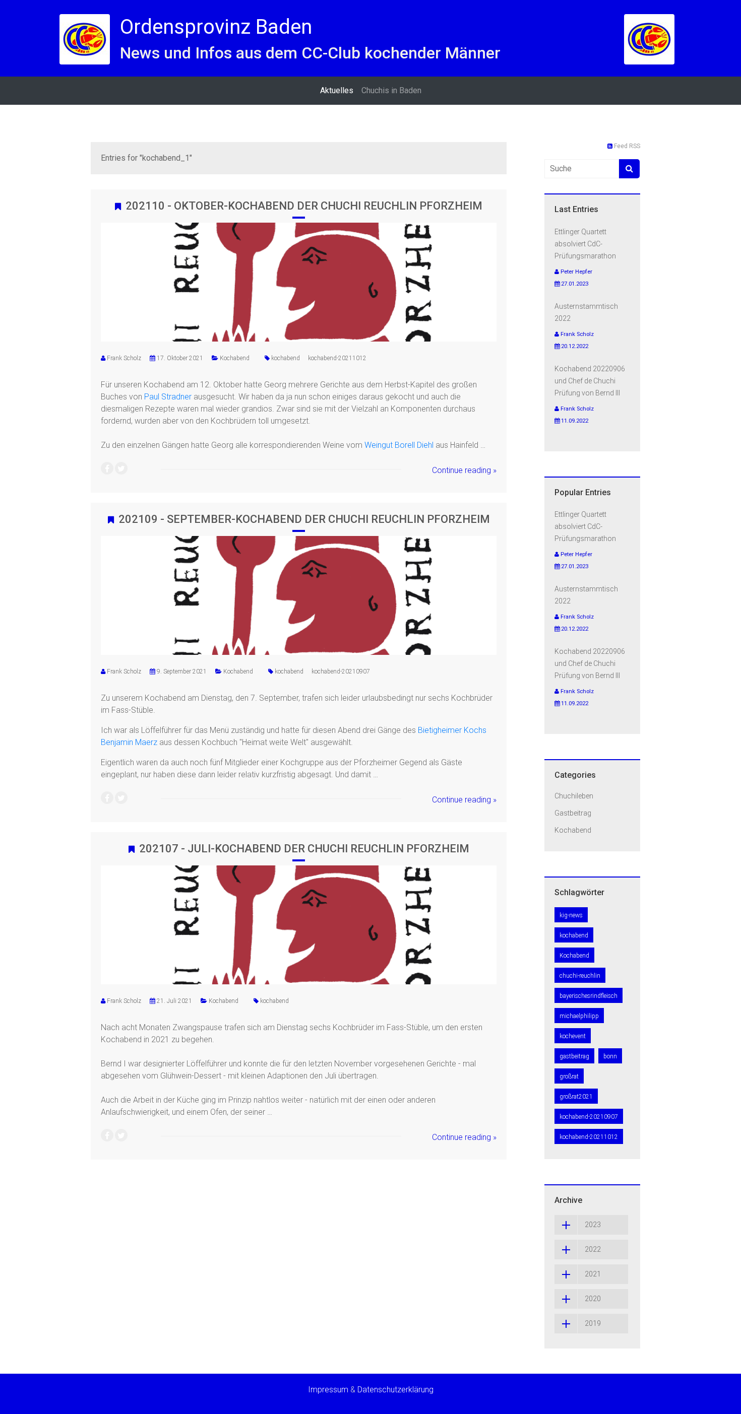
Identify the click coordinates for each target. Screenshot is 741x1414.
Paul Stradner (168, 396)
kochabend (285, 358)
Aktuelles (336, 90)
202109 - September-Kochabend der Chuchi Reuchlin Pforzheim (304, 519)
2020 (593, 1299)
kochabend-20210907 (341, 671)
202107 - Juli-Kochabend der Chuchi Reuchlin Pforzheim (304, 848)
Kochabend (235, 358)
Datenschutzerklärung (395, 1389)
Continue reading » (464, 470)
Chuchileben (573, 796)
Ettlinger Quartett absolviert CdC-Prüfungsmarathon (585, 244)
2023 (593, 1225)
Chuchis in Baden (391, 90)
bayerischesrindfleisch (589, 995)
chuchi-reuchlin (580, 975)
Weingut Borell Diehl (399, 445)
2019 (593, 1323)
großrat (569, 1076)
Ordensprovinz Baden (216, 27)
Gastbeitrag (572, 813)
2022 (593, 1249)
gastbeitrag (574, 1056)
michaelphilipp (579, 1016)
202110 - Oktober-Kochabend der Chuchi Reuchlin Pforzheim (304, 205)
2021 (593, 1274)
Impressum (328, 1389)
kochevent (573, 1036)
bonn (610, 1056)
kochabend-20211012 (337, 358)
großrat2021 (576, 1096)
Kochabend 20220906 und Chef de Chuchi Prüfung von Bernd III (589, 381)
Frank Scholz (124, 358)
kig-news (571, 915)
